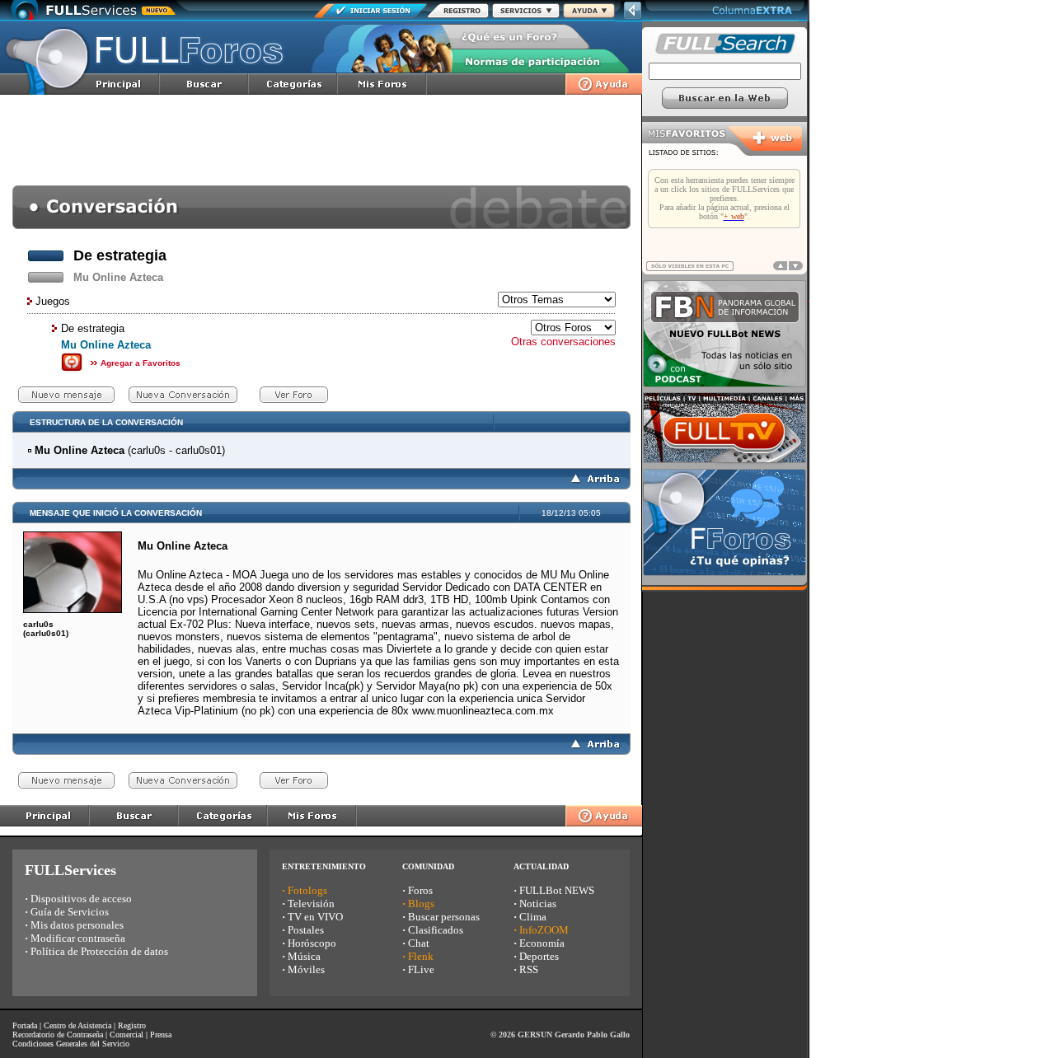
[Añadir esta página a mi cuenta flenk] (71, 368)
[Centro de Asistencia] (589, 14)
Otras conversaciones (563, 341)
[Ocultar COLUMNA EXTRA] (633, 18)
